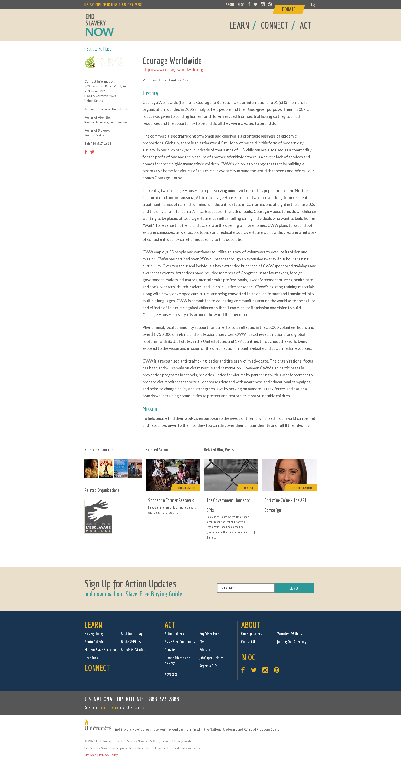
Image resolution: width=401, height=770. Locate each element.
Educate (204, 649)
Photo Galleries (94, 641)
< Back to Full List (97, 48)
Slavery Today (94, 633)
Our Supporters (251, 633)
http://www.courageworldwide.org (172, 69)
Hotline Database (109, 707)
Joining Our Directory (291, 641)
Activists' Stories (133, 649)
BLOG (241, 5)
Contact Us (248, 641)
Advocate (171, 674)
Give (202, 641)
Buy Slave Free (209, 633)
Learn (93, 624)
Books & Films (131, 641)
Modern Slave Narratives (101, 649)
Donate (170, 649)
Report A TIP (208, 666)
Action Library (174, 633)
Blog (248, 657)
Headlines (91, 657)
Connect (97, 667)
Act (170, 624)
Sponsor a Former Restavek (171, 500)
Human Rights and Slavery (177, 660)
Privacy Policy (108, 755)
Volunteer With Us (289, 633)
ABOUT (230, 5)
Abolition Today (131, 633)
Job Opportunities (211, 657)
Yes (185, 80)
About (250, 624)
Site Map (90, 755)
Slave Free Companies (180, 641)
